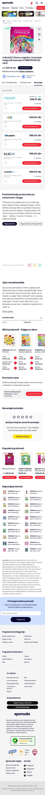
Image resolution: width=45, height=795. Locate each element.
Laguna (26, 656)
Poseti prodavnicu (31, 108)
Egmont (26, 662)
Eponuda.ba (31, 790)
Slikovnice (27, 639)
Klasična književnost (8, 636)
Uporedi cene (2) (9, 477)
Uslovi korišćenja (12, 680)
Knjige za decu (16, 21)
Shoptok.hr (24, 790)
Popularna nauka (7, 642)
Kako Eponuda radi (12, 677)
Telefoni (14, 8)
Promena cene (25, 82)
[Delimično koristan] (35, 265)
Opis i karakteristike (9, 82)
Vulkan (4, 656)
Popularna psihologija (31, 642)
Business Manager (22, 707)
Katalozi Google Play (12, 770)
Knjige (8, 21)
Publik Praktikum (7, 659)
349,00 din (35, 117)
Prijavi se (21, 619)
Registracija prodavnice (22, 703)
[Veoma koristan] (40, 265)
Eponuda (4, 21)
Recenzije (38, 82)
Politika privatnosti (30, 680)
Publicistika (28, 636)
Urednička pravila (29, 683)
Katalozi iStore (10, 773)
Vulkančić (27, 322)
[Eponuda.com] (11, 2)
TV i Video (29, 8)
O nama (11, 673)
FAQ (25, 677)
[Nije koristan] (29, 265)
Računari (5, 8)
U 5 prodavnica (25, 68)
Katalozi (41, 8)
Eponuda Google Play (12, 765)
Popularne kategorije (13, 631)
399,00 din (35, 135)
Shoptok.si (18, 790)
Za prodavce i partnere (11, 687)
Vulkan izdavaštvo (26, 71)
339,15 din (35, 99)
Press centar (28, 686)
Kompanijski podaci (13, 683)
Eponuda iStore (10, 768)
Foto (21, 8)
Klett (3, 662)
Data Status (28, 659)
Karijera (9, 691)
